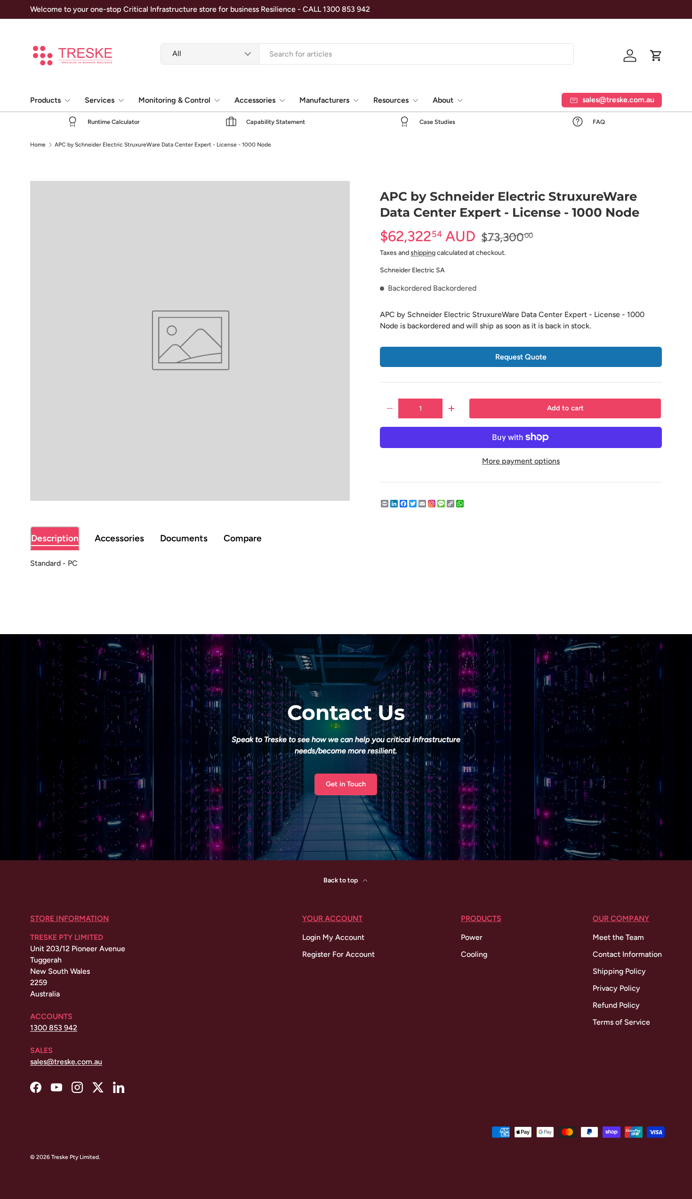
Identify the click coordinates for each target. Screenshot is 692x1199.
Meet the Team (618, 937)
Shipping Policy (619, 971)
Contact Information (627, 954)
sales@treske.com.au (66, 1061)
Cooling (474, 954)
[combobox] (367, 54)
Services (99, 100)
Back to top (341, 880)
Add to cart (565, 408)
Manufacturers (324, 100)
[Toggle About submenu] (460, 100)
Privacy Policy (616, 988)
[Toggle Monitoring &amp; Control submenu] (217, 100)
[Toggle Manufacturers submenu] (356, 100)
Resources (391, 100)
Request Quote (521, 356)
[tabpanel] (346, 563)
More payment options (521, 461)
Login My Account (333, 937)
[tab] (55, 538)
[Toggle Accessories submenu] (282, 100)
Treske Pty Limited (75, 1157)
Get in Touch (346, 784)
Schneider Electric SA (412, 270)
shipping (422, 253)
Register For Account (338, 954)
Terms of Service (621, 1022)
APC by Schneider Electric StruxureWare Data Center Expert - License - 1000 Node (163, 144)
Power (472, 937)
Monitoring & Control (174, 100)
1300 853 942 (53, 1027)
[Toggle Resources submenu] (415, 100)
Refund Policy (616, 1005)
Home (38, 144)
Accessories (254, 100)
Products (45, 100)
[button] (656, 55)
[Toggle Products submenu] (67, 100)
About (443, 100)
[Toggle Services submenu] (121, 100)
